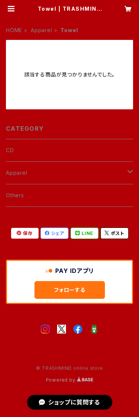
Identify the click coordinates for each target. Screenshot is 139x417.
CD (10, 150)
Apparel (41, 30)
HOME (14, 30)
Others (15, 195)
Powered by (61, 380)
